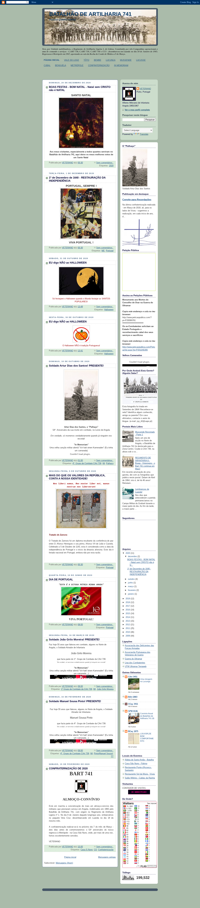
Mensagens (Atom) (64, 863)
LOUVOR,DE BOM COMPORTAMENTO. (147, 737)
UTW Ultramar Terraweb (135, 666)
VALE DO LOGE (71, 60)
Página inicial (70, 857)
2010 (128, 632)
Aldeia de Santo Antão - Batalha (139, 760)
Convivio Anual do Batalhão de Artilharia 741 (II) (147, 715)
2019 (128, 599)
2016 (128, 610)
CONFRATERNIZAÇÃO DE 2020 (68, 768)
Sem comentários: (104, 163)
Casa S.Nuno (87, 850)
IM (103, 463)
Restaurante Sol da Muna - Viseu (140, 774)
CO (95, 850)
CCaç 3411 (133, 704)
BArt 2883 (132, 697)
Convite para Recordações (136, 199)
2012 (128, 625)
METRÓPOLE (77, 65)
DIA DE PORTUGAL (61, 579)
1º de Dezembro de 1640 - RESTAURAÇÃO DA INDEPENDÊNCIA (139, 571)
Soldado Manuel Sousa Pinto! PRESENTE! (75, 701)
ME (103, 251)
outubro (131, 579)
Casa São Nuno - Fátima (136, 763)
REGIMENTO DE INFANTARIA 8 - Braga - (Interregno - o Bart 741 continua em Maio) (145, 463)
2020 (111, 166)
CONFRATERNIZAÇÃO (99, 65)
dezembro (133, 556)
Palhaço (109, 463)
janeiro (131, 594)
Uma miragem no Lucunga (146, 680)
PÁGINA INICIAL (52, 60)
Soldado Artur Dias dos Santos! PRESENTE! (76, 365)
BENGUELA (60, 65)
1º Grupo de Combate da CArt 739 (76, 689)
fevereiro (132, 590)
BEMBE (97, 60)
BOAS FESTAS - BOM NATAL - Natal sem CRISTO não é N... (141, 562)
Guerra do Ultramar (133, 659)
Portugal (109, 251)
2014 (128, 617)
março (131, 586)
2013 (128, 621)
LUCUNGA (110, 60)
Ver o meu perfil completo (137, 110)
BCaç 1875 (133, 731)
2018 (128, 602)
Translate (144, 134)
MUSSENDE (126, 60)
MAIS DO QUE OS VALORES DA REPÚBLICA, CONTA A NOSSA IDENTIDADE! (77, 477)
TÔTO (86, 60)
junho (130, 583)
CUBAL (47, 65)
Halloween (108, 310)
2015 (128, 613)
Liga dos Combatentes (135, 663)
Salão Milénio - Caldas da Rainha (140, 778)
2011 (128, 628)
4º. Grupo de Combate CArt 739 (86, 463)
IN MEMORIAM (121, 65)
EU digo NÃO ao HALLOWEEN (68, 262)
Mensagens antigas (107, 857)
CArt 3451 (132, 677)
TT (112, 756)
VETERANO (145, 89)
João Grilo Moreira (105, 689)
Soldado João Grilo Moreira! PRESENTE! (74, 639)
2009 (128, 636)
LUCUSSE (141, 60)
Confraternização (105, 850)
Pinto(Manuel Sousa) (103, 753)
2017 (128, 606)
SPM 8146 (133, 711)
